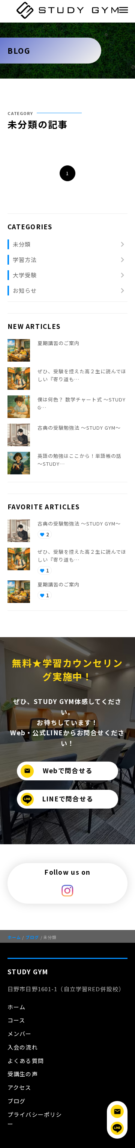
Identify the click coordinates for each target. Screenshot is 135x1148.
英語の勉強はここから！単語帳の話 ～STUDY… (80, 459)
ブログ (30, 937)
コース (16, 1020)
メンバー (20, 1033)
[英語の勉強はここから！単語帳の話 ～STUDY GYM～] (19, 463)
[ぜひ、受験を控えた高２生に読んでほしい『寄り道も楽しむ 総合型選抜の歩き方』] (19, 378)
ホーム (14, 937)
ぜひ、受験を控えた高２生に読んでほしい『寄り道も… (82, 375)
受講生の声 (23, 1074)
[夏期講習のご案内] (19, 350)
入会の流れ (23, 1047)
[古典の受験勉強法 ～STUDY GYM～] (19, 435)
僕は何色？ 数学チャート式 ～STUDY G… (82, 403)
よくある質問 (26, 1061)
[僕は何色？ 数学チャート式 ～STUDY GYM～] (19, 406)
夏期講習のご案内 (59, 343)
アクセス (20, 1087)
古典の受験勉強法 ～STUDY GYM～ (79, 427)
